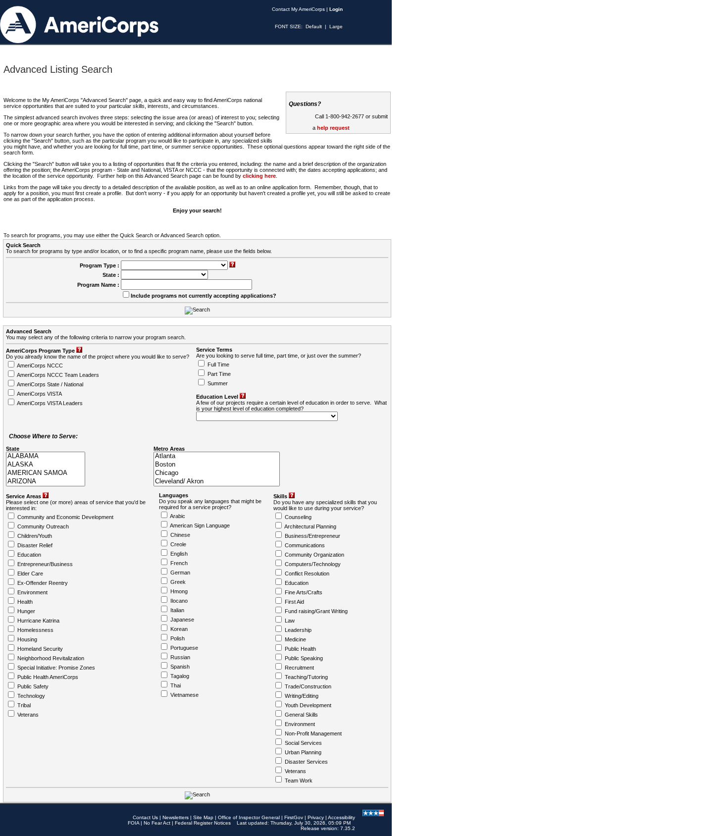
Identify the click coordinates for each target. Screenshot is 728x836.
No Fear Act (157, 823)
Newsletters (175, 817)
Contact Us (145, 817)
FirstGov (293, 817)
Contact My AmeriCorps (298, 9)
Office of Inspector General (249, 817)
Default (314, 26)
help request (333, 128)
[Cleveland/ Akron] (216, 481)
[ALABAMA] (45, 456)
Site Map (203, 817)
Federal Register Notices (203, 823)
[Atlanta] (216, 456)
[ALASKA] (45, 465)
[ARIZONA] (45, 481)
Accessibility (341, 817)
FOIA (133, 823)
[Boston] (216, 465)
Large (336, 26)
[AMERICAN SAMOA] (45, 473)
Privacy (316, 817)
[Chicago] (216, 473)
